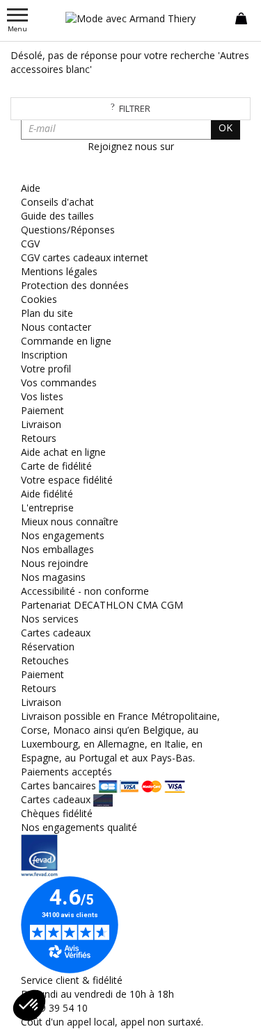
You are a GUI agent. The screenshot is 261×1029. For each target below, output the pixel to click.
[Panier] (241, 17)
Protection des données (75, 285)
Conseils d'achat (57, 201)
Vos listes (42, 396)
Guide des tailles (57, 215)
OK (225, 127)
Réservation (47, 646)
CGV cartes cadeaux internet (84, 257)
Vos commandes (59, 382)
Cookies (39, 299)
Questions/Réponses (68, 229)
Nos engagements (62, 535)
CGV (30, 243)
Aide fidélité (47, 493)
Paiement (42, 410)
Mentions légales (59, 271)
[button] (29, 1005)
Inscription (44, 354)
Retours (38, 438)
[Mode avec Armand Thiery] (130, 18)
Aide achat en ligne (63, 452)
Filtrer (134, 108)
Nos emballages (57, 549)
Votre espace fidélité (67, 479)
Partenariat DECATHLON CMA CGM (102, 604)
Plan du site (47, 313)
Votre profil (46, 368)
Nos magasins (53, 577)
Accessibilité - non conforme (85, 591)
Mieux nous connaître (69, 521)
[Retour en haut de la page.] (236, 1011)
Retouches (45, 660)
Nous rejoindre (54, 563)
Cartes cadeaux (55, 632)
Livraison (41, 424)
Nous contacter (56, 327)
